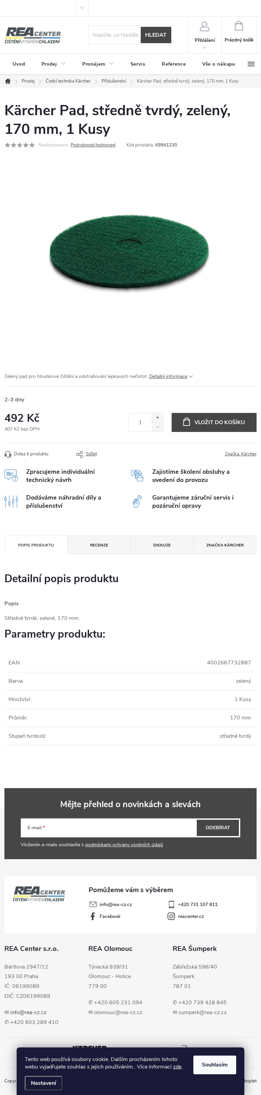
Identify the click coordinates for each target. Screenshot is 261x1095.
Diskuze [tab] (162, 545)
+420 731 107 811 (198, 904)
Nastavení (43, 1083)
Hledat (156, 35)
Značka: (241, 454)
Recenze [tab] (99, 545)
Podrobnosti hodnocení (93, 145)
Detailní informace (168, 376)
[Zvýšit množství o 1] (157, 417)
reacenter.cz (191, 916)
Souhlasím (215, 1064)
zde (177, 1067)
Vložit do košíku (219, 422)
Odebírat (218, 827)
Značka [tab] (225, 545)
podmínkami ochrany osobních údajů (124, 844)
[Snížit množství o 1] (157, 427)
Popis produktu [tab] (36, 545)
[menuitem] (18, 64)
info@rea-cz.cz (28, 1012)
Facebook (110, 916)
